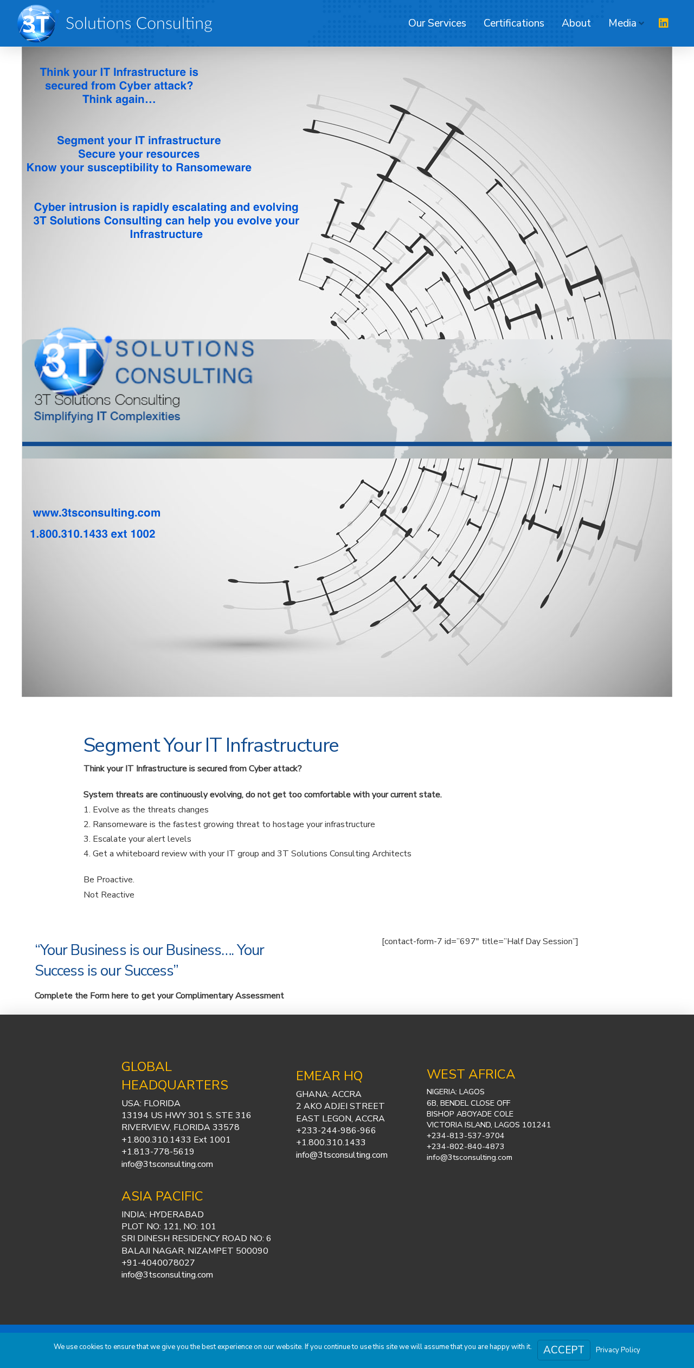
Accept (563, 1350)
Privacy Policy (618, 1350)
